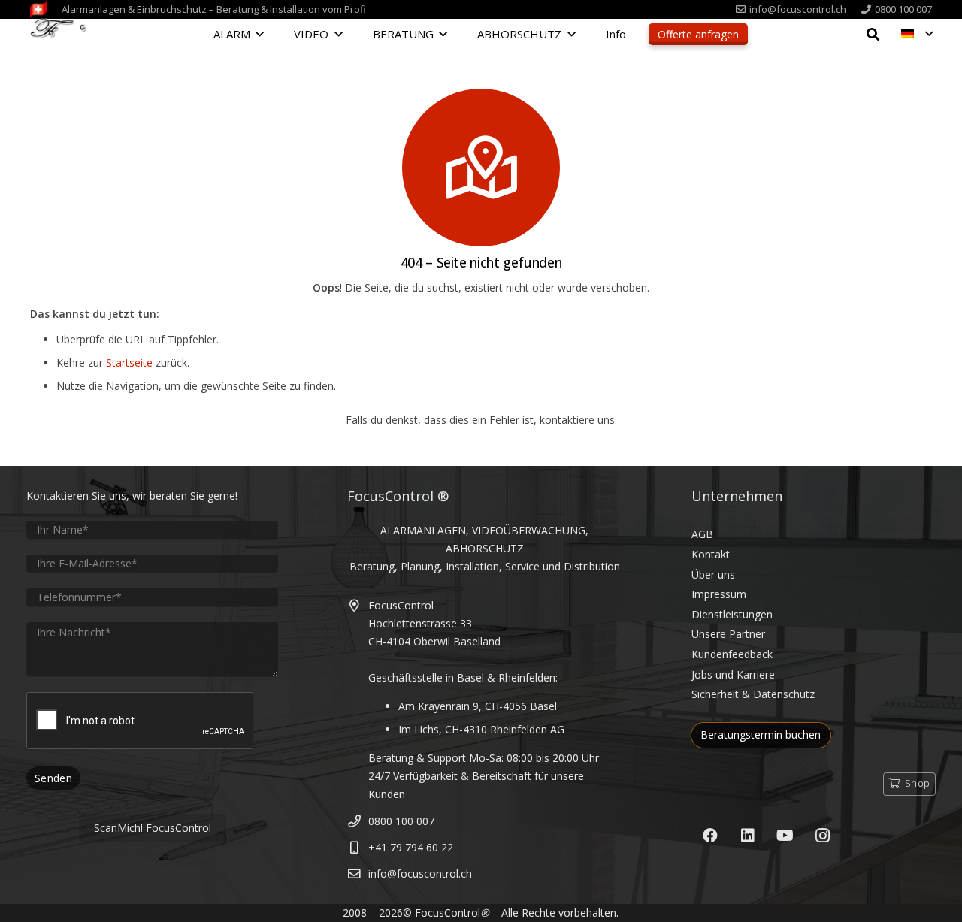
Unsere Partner (728, 634)
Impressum (718, 594)
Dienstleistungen (732, 614)
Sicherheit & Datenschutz (753, 694)
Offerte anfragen (698, 34)
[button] (260, 34)
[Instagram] (823, 835)
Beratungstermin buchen (760, 734)
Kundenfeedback (732, 654)
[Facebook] (710, 835)
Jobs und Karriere (733, 674)
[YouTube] (785, 835)
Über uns (713, 574)
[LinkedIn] (748, 835)
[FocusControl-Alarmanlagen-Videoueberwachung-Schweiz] (38, 9)
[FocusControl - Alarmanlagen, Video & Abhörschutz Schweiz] (62, 35)
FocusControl (447, 912)
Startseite (129, 362)
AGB (702, 534)
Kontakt (710, 554)
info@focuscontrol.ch (420, 873)
